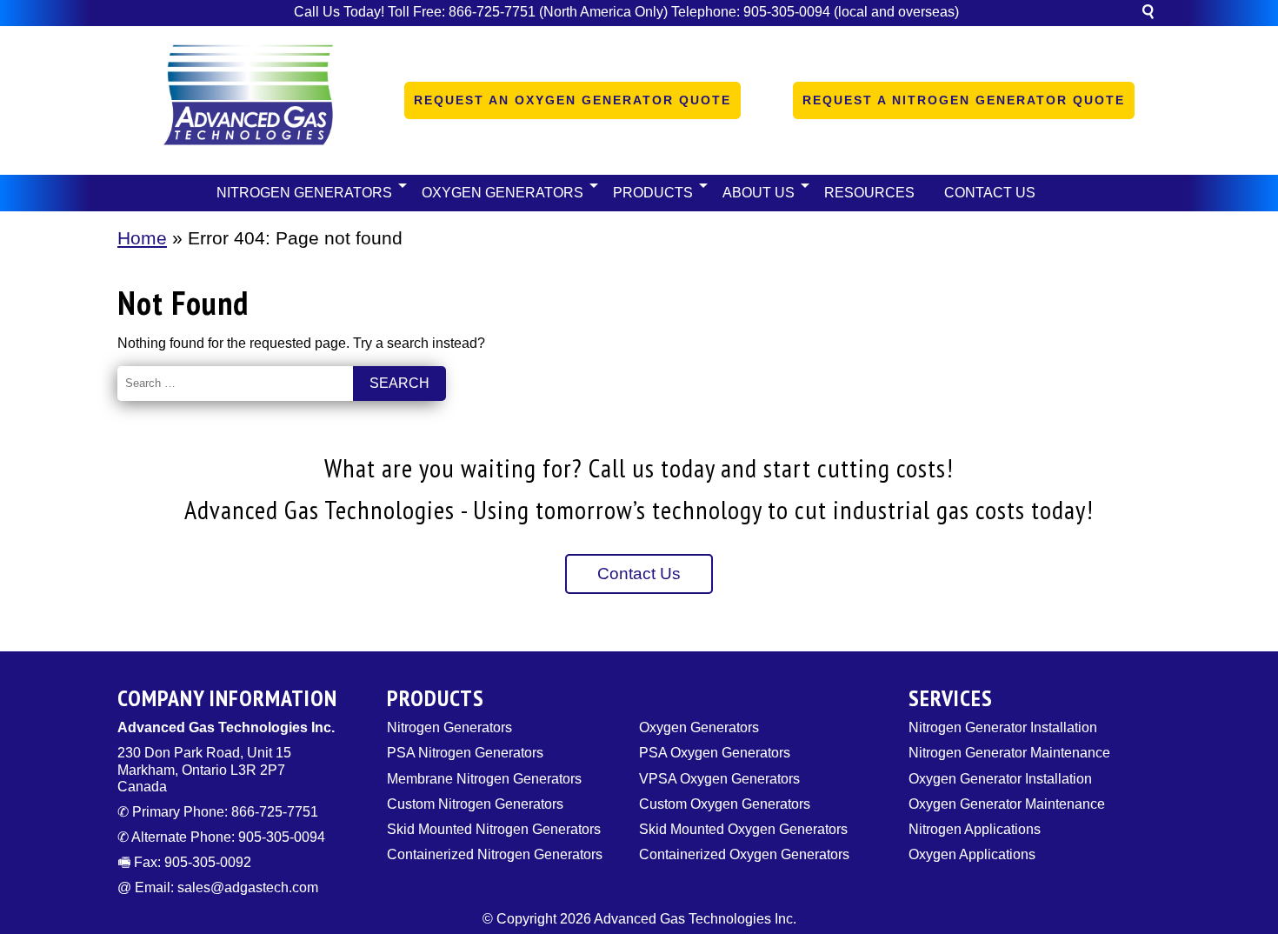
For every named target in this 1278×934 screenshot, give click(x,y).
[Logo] (248, 100)
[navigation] (639, 193)
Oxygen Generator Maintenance (1007, 804)
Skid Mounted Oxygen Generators (743, 829)
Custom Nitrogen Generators (475, 804)
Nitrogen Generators (449, 727)
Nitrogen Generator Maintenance (1009, 752)
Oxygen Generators (699, 727)
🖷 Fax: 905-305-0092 (184, 862)
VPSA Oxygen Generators (719, 778)
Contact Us (639, 573)
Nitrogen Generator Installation (1003, 727)
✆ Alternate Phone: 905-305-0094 (221, 837)
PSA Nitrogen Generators (465, 752)
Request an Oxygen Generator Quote (572, 100)
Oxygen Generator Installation (1000, 778)
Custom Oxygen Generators (724, 804)
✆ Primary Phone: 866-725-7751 (217, 811)
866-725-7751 (492, 11)
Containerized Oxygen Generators (744, 854)
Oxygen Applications (972, 854)
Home (142, 238)
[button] (1148, 14)
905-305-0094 (786, 11)
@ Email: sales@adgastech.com (217, 887)
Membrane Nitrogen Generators (484, 778)
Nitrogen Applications (975, 829)
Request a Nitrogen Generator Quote (963, 100)
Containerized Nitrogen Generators (494, 854)
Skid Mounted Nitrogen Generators (494, 829)
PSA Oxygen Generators (714, 752)
